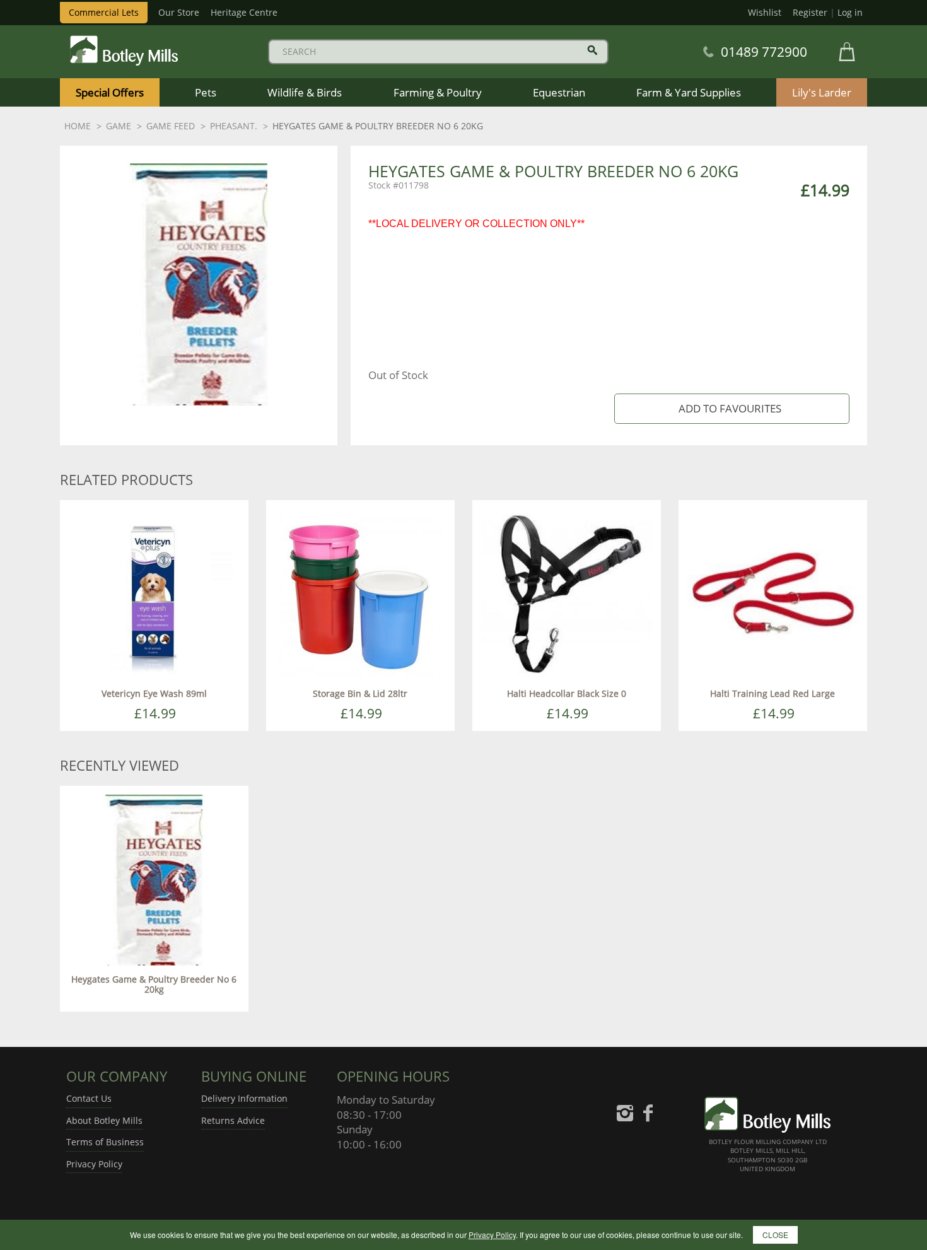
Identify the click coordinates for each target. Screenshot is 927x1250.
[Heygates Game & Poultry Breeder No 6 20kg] (154, 879)
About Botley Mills (104, 1120)
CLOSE (775, 1234)
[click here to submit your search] (592, 50)
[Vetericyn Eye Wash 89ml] (154, 593)
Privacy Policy (94, 1164)
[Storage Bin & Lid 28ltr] (360, 593)
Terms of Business (105, 1142)
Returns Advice (233, 1120)
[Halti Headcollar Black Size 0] (566, 593)
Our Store (178, 12)
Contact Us (89, 1098)
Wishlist (764, 12)
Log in (850, 12)
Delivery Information (244, 1098)
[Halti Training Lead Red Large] (772, 593)
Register (810, 12)
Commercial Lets (104, 12)
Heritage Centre (244, 12)
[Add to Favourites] (731, 409)
